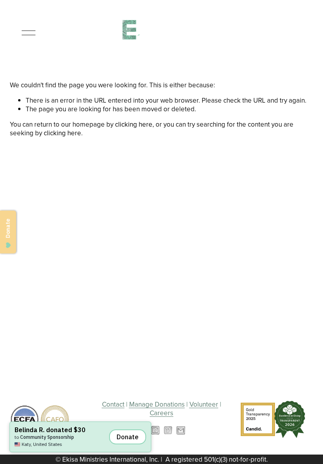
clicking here (133, 124)
